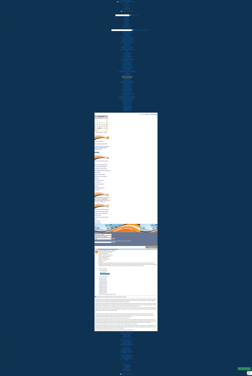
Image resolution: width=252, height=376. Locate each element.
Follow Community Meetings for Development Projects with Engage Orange (101, 148)
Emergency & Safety (126, 343)
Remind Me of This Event (100, 296)
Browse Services (127, 27)
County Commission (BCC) (126, 332)
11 (99, 124)
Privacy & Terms (126, 364)
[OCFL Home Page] (126, 1)
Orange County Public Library (101, 211)
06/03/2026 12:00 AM (103, 278)
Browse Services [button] (145, 30)
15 (106, 124)
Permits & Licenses (126, 352)
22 (106, 126)
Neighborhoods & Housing (126, 351)
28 (104, 128)
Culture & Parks (126, 341)
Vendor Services (126, 357)
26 (101, 128)
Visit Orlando (97, 223)
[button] (134, 15)
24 (97, 128)
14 (104, 124)
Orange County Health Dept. (101, 213)
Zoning (126, 359)
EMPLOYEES (126, 95)
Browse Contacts (127, 369)
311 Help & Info (126, 370)
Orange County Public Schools (101, 209)
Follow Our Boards (98, 141)
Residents (126, 16)
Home (147, 114)
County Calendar (153, 114)
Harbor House (97, 215)
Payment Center (126, 8)
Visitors (126, 17)
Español (127, 7)
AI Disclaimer (127, 365)
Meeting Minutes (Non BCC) (101, 143)
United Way (97, 221)
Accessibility (127, 367)
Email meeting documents (104, 273)
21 (104, 126)
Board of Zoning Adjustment (100, 164)
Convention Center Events (100, 168)
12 (101, 124)
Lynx (95, 219)
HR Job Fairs (97, 172)
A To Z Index (126, 5)
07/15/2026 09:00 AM (103, 283)
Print (125, 296)
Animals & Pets (126, 336)
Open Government (126, 333)
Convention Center (126, 337)
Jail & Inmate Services (126, 349)
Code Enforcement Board (100, 166)
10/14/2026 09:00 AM (103, 290)
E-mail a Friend (120, 296)
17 (97, 126)
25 (99, 128)
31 (97, 130)
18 (99, 126)
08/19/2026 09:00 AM (103, 286)
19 (101, 126)
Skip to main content (126, 0)
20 (102, 126)
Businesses (126, 19)
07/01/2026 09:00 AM (103, 282)
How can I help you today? (244, 368)
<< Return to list (151, 247)
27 (102, 128)
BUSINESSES (126, 75)
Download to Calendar (111, 296)
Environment (127, 345)
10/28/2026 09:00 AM (103, 291)
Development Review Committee (102, 170)
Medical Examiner (126, 350)
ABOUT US (126, 110)
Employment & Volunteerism (126, 344)
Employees (126, 20)
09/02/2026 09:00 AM (103, 287)
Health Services (126, 348)
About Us (126, 21)
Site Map (127, 3)
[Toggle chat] (248, 372)
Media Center (126, 335)
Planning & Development (126, 355)
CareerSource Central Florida (101, 217)
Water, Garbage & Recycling (126, 358)
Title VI (126, 368)
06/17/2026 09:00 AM (103, 279)
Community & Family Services (127, 37)
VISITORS (126, 61)
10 (97, 124)
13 (102, 124)
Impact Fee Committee (99, 174)
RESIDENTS (127, 31)
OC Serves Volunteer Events (101, 160)
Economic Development (126, 342)
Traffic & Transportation (126, 356)
